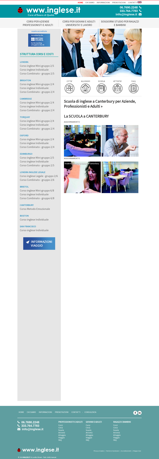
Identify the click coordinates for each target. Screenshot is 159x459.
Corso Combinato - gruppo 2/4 (37, 92)
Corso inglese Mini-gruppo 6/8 (37, 190)
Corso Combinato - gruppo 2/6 (37, 180)
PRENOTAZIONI (119, 2)
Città (60, 427)
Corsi (60, 425)
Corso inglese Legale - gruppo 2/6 (39, 176)
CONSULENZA (90, 412)
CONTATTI (132, 2)
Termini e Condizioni (112, 451)
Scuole (61, 430)
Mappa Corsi (137, 451)
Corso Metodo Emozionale (35, 209)
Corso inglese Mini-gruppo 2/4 (37, 84)
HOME (80, 2)
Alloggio (62, 435)
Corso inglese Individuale (34, 69)
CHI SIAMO (89, 2)
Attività (61, 432)
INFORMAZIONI (103, 2)
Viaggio (61, 437)
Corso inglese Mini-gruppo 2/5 (37, 66)
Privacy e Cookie (99, 451)
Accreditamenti (126, 451)
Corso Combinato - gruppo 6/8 (37, 198)
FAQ (60, 440)
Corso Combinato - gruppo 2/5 (37, 73)
